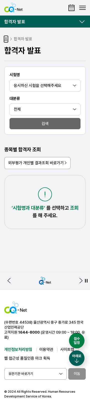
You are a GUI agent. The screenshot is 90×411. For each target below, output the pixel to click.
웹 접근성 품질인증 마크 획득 (27, 358)
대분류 (15, 98)
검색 (45, 123)
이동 (77, 373)
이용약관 (46, 349)
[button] (9, 281)
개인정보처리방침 (18, 349)
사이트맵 (67, 349)
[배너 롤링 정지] (86, 281)
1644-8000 (29, 332)
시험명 (15, 74)
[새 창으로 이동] (44, 280)
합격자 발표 (14, 21)
